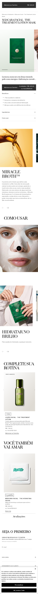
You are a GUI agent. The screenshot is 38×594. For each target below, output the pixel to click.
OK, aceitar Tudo (18, 590)
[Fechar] (35, 569)
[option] (17, 51)
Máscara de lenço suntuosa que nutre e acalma (17, 503)
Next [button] (34, 389)
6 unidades (9, 495)
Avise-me (8, 511)
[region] (19, 580)
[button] (35, 557)
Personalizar (19, 585)
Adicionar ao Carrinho (10, 87)
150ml (8, 414)
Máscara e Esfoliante (7, 14)
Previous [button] (3, 389)
